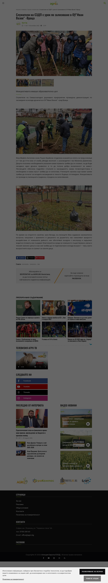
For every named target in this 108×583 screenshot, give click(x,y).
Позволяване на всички (92, 571)
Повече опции (92, 578)
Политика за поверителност (13, 579)
